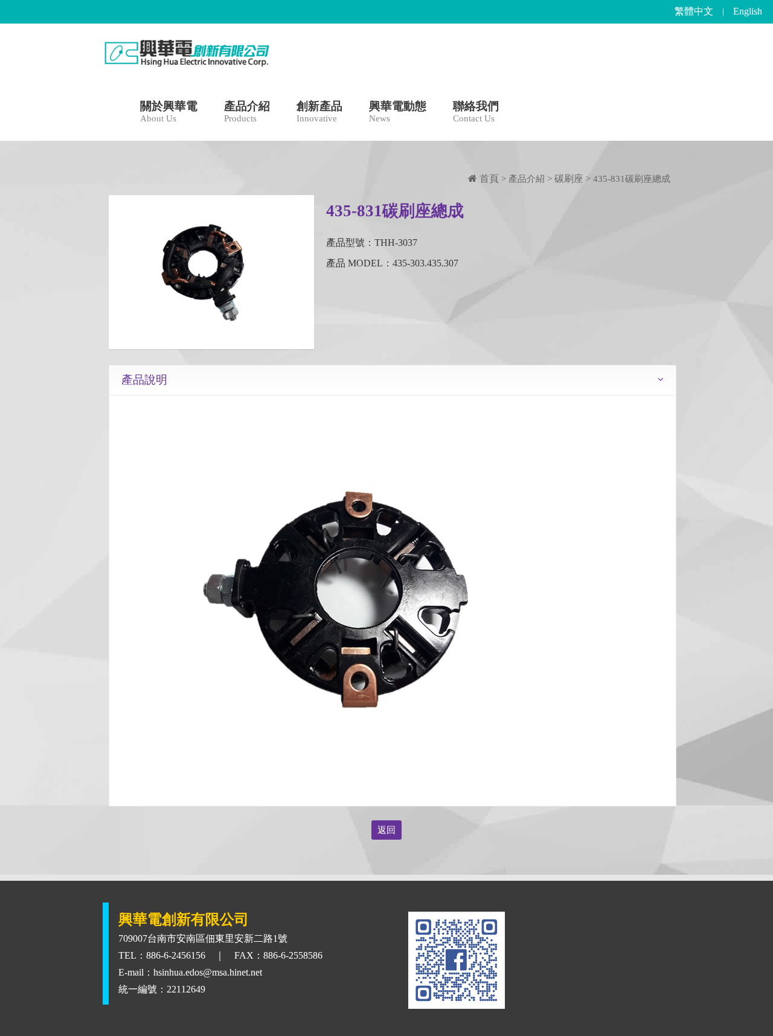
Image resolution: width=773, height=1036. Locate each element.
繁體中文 (694, 11)
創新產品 (319, 112)
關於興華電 (168, 112)
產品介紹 (247, 112)
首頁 (488, 178)
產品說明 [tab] (144, 379)
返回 (386, 830)
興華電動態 (397, 112)
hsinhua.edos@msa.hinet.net (207, 972)
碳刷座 (568, 178)
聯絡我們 (476, 112)
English (747, 11)
